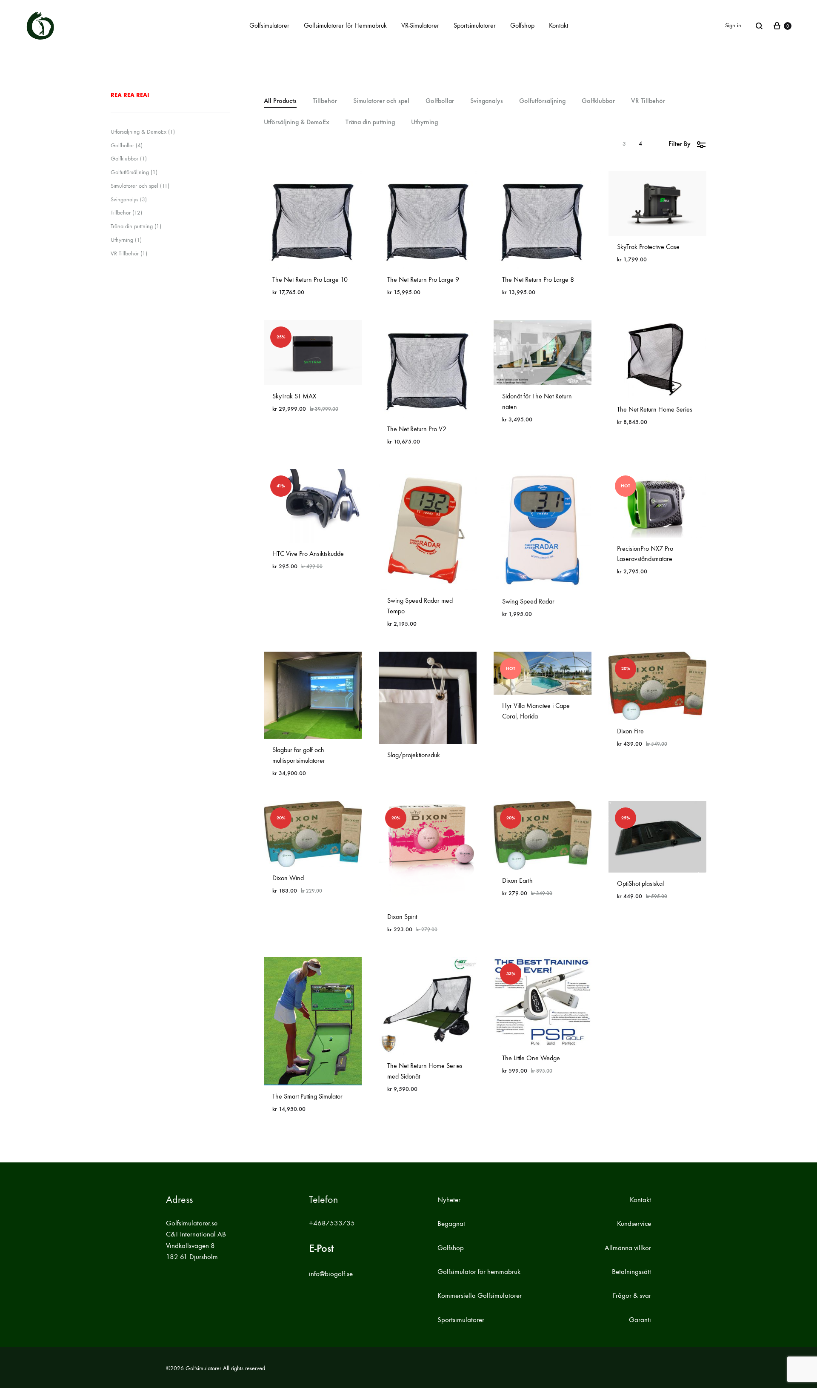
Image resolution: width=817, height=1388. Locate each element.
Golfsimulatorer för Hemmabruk (345, 25)
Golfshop (522, 25)
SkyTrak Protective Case (648, 247)
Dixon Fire (630, 731)
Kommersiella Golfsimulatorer (479, 1295)
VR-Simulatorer (420, 25)
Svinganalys (486, 101)
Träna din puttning (370, 122)
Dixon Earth (517, 880)
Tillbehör (325, 101)
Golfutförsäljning (542, 101)
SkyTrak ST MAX (294, 396)
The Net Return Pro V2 (416, 429)
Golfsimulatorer (269, 25)
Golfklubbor (598, 101)
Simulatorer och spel (381, 101)
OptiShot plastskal (640, 883)
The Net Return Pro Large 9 (423, 279)
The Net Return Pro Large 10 (310, 279)
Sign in (733, 25)
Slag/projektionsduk (413, 755)
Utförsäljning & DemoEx (296, 122)
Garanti (640, 1319)
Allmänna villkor (628, 1248)
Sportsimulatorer (475, 25)
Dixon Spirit (402, 917)
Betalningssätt (631, 1271)
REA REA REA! (130, 95)
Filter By (679, 144)
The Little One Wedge (531, 1058)
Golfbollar (440, 101)
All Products (280, 101)
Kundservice (634, 1223)
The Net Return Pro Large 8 (538, 279)
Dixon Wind (288, 878)
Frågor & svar (632, 1295)
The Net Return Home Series (654, 409)
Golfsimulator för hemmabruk (478, 1271)
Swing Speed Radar (528, 601)
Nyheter (448, 1199)
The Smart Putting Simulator (307, 1096)
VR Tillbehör (648, 101)
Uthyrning (424, 122)
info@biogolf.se (331, 1274)
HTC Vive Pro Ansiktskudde (308, 553)
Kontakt (558, 25)
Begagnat (451, 1223)
